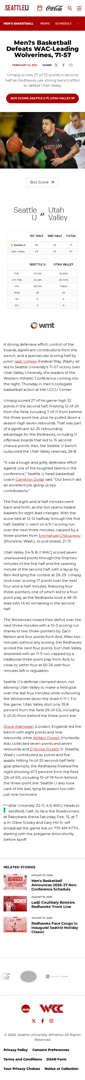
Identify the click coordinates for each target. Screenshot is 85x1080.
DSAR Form (57, 1059)
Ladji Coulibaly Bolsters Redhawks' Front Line (53, 904)
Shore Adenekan (19, 726)
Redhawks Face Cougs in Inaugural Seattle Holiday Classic (54, 927)
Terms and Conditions (23, 1059)
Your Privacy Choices (22, 1069)
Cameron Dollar (30, 479)
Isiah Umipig (25, 361)
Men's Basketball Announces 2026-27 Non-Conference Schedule (54, 885)
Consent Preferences (50, 1050)
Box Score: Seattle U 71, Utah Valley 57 (42, 98)
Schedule (63, 23)
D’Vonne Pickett (44, 749)
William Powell (46, 738)
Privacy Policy (16, 1050)
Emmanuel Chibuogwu (60, 535)
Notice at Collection (61, 1069)
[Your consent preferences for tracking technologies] (4, 810)
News (45, 23)
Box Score (39, 182)
